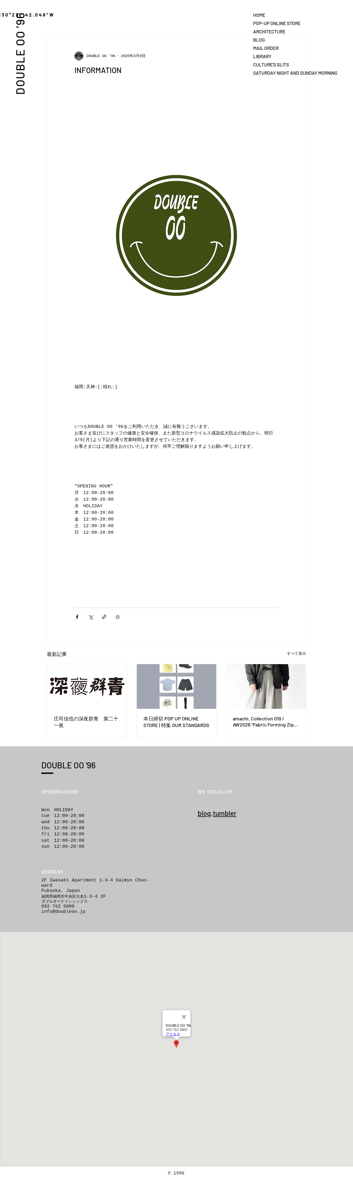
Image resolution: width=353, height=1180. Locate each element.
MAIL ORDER (266, 48)
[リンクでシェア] (104, 617)
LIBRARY (262, 56)
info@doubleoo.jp (63, 911)
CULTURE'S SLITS (271, 64)
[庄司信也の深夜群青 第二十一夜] (87, 686)
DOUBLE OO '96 (20, 53)
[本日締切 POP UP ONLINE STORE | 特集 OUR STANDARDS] (176, 686)
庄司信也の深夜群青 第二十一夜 (86, 721)
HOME (259, 15)
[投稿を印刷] (117, 617)
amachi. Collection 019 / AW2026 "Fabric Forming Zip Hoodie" (263, 721)
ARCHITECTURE (269, 31)
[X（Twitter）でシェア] (90, 617)
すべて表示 (296, 653)
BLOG (259, 39)
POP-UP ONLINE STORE (272, 23)
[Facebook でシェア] (77, 617)
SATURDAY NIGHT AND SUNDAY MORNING (272, 73)
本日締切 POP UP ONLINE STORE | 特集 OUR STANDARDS (176, 721)
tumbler (224, 813)
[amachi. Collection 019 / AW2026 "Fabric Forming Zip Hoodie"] (266, 686)
